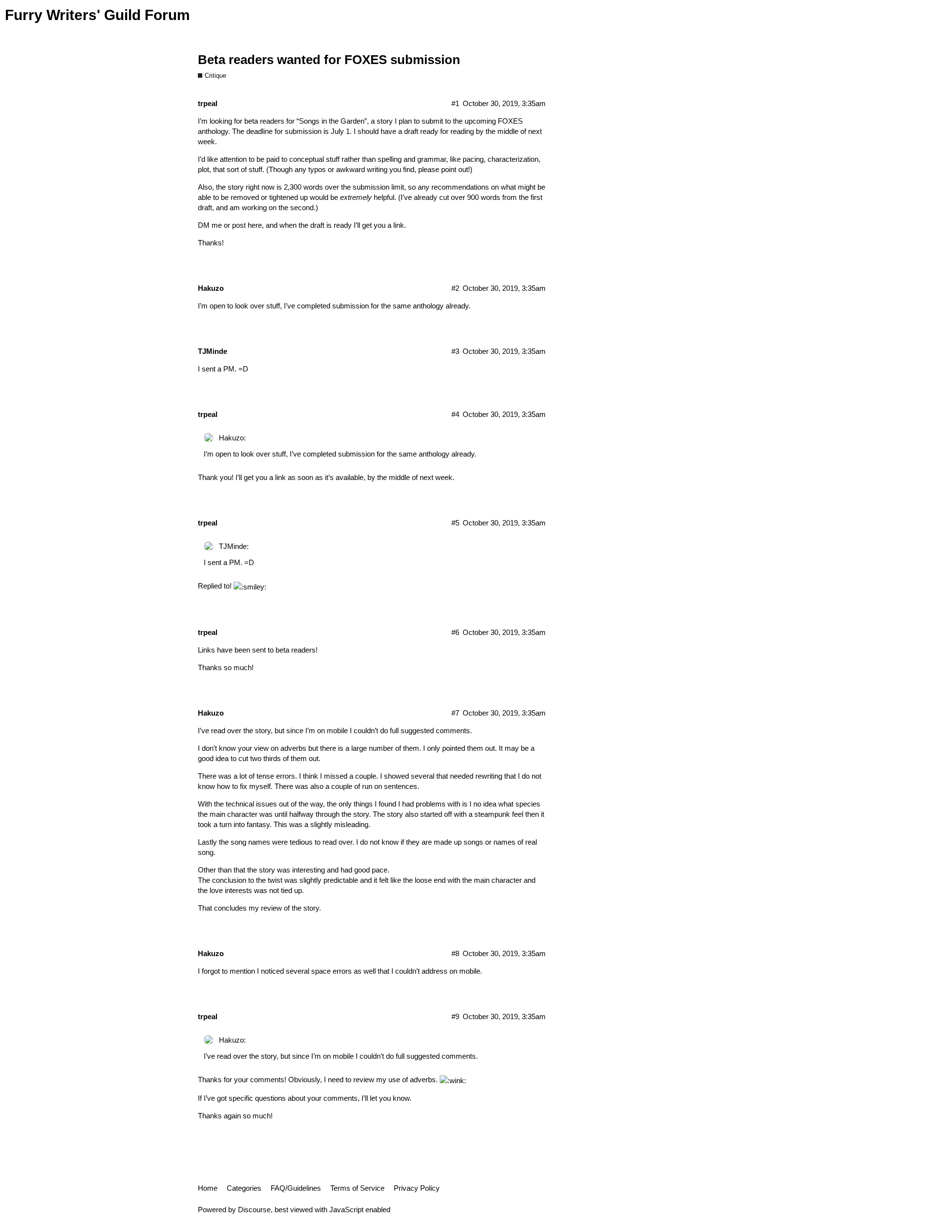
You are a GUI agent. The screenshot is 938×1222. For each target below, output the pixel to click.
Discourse (254, 1209)
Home (207, 1188)
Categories (244, 1188)
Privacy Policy (417, 1188)
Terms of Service (357, 1188)
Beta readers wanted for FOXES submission (329, 59)
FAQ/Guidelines (296, 1188)
